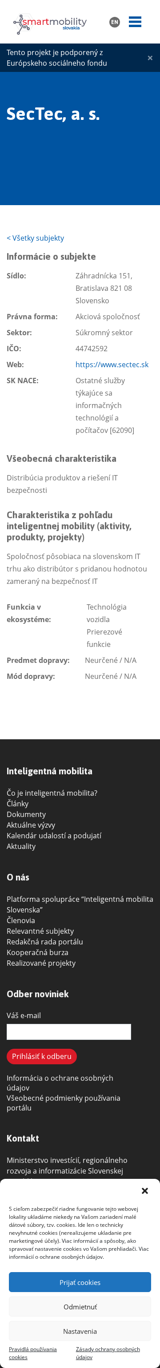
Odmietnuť (80, 1306)
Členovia (21, 920)
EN (114, 22)
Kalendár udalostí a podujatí (54, 836)
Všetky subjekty (35, 238)
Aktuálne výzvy (31, 825)
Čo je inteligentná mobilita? (52, 793)
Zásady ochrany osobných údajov (108, 1353)
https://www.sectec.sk (112, 364)
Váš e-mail (24, 1015)
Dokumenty (26, 814)
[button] (145, 1191)
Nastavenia (80, 1331)
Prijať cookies (80, 1282)
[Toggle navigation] (135, 22)
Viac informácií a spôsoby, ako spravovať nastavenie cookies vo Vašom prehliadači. (73, 1245)
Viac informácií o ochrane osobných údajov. (79, 1253)
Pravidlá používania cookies (33, 1353)
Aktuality (21, 846)
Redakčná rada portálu (45, 942)
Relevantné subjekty (40, 931)
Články (17, 804)
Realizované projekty (41, 963)
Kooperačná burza (37, 952)
